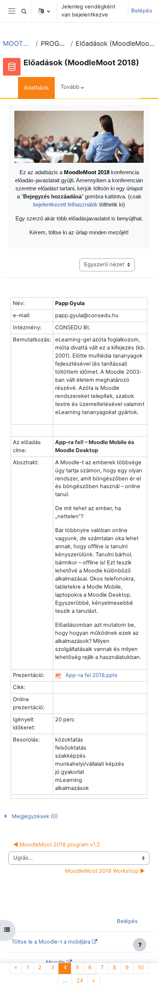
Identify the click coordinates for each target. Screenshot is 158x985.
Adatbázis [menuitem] (36, 87)
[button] (24, 11)
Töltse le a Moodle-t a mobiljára (50, 941)
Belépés (141, 10)
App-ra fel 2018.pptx (91, 675)
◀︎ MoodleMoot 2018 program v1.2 (56, 844)
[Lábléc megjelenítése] (139, 944)
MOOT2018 (18, 43)
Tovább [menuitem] (70, 87)
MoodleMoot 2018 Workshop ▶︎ (105, 871)
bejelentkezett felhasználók (66, 205)
